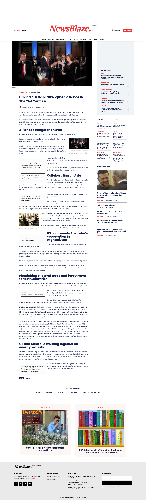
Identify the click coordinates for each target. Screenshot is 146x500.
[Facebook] (16, 484)
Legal (103, 73)
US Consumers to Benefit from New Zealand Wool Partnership (110, 221)
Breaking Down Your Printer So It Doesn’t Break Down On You (103, 135)
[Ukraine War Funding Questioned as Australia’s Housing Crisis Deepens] (112, 180)
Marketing (100, 152)
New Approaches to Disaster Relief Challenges (112, 85)
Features (104, 98)
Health (115, 131)
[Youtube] (30, 484)
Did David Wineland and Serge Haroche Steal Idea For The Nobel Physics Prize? (112, 77)
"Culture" (117, 119)
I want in (116, 483)
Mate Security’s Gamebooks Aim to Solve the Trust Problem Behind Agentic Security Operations (119, 157)
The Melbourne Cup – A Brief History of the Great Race (111, 213)
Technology (101, 131)
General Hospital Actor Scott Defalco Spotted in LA (45, 449)
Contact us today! (30, 478)
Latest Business (106, 106)
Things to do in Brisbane (106, 205)
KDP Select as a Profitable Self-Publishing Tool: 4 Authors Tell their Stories (100, 451)
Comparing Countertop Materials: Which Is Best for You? (104, 126)
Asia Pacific (24, 92)
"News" (115, 141)
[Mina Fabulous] (20, 107)
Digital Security (118, 152)
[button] (25, 30)
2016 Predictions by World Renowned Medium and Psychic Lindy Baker (113, 101)
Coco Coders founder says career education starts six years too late (120, 145)
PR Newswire (51, 479)
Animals (115, 123)
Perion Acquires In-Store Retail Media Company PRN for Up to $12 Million (103, 156)
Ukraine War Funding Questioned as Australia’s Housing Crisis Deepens (111, 195)
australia (27, 378)
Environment (105, 82)
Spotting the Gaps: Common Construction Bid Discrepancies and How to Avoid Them (103, 146)
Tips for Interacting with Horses (119, 125)
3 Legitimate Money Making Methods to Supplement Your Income (111, 93)
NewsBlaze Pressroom (53, 477)
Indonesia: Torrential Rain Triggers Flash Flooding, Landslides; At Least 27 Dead (111, 231)
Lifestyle (100, 123)
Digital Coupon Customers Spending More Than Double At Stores (111, 109)
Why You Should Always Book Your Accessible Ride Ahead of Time (118, 135)
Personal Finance (106, 89)
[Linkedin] (25, 484)
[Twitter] (20, 484)
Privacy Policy (120, 487)
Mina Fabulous (28, 107)
